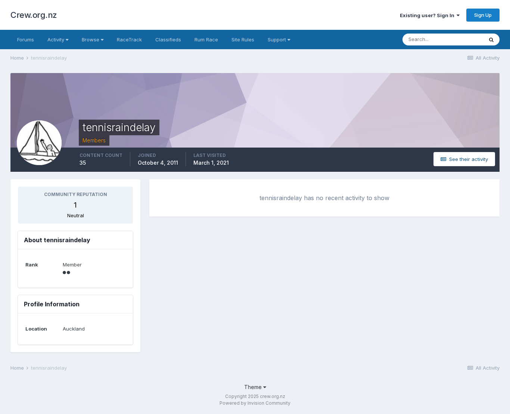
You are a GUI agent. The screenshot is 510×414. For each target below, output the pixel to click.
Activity (56, 39)
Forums (25, 39)
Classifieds (168, 39)
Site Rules (242, 39)
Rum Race (206, 39)
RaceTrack (129, 39)
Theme (253, 387)
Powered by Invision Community (255, 403)
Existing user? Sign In (428, 15)
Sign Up (483, 15)
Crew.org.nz (33, 15)
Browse (91, 39)
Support (277, 39)
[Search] (491, 39)
